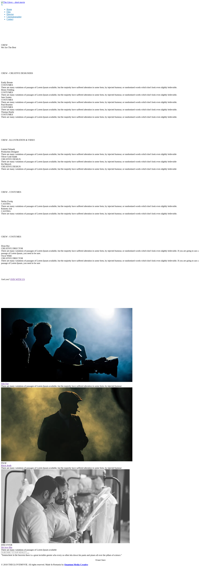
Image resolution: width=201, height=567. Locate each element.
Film (9, 12)
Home (9, 9)
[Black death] (66, 460)
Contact (10, 19)
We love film (6, 547)
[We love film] (65, 542)
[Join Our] (66, 381)
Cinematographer (14, 17)
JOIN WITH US (17, 279)
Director (10, 14)
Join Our (5, 383)
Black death (6, 465)
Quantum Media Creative (76, 564)
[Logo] (13, 2)
